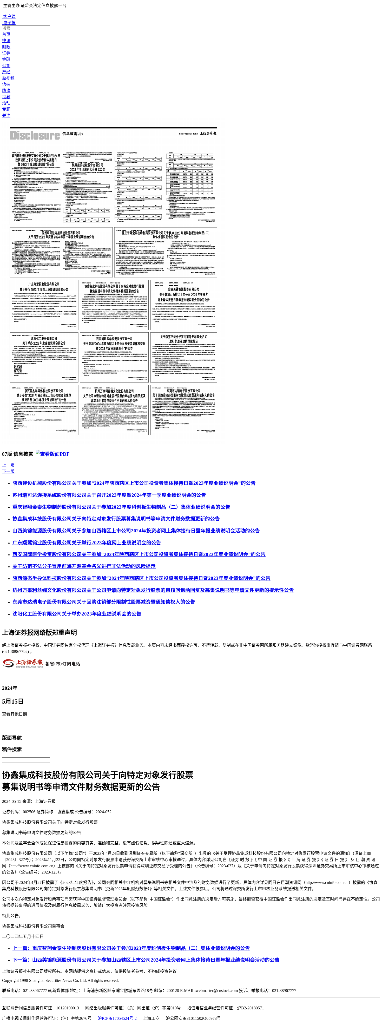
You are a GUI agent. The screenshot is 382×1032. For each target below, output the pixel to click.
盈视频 (8, 78)
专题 (6, 109)
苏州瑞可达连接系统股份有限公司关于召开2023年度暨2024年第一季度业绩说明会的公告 (109, 495)
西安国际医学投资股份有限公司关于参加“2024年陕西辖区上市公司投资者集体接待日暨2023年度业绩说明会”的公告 (139, 554)
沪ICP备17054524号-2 (117, 1018)
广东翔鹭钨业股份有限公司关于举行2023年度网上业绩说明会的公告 (86, 542)
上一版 (8, 465)
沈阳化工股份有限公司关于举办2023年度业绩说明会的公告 (76, 614)
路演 (6, 90)
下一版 (8, 471)
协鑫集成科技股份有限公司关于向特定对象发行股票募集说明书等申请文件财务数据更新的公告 (116, 518)
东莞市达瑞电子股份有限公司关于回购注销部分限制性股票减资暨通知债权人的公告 (103, 602)
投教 (6, 97)
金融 (6, 59)
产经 (6, 72)
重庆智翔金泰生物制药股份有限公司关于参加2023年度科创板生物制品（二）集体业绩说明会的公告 (121, 507)
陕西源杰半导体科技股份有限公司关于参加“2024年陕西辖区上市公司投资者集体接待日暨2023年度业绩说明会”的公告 (141, 578)
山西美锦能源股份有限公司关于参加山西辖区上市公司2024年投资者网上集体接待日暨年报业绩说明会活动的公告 (136, 530)
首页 (6, 34)
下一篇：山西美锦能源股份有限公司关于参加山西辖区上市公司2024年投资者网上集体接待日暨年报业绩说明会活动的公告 (146, 960)
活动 (6, 103)
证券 (6, 53)
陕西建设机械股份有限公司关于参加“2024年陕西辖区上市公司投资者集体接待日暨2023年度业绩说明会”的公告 (134, 483)
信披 (6, 84)
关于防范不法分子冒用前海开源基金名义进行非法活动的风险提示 (84, 566)
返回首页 (12, 726)
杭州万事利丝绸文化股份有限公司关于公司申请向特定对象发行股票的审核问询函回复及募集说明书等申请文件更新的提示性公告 (153, 590)
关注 (6, 115)
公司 (6, 65)
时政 (6, 47)
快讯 (6, 40)
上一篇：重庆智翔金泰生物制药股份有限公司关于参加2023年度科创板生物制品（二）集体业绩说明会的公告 (131, 948)
